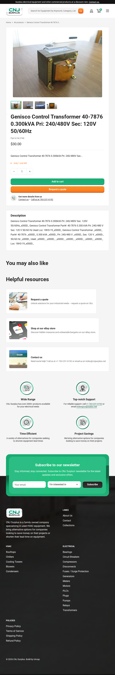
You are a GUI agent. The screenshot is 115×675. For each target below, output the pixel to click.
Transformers (70, 610)
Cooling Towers (14, 561)
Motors (66, 585)
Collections (68, 525)
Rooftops (11, 552)
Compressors (70, 561)
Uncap (37, 659)
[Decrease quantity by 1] (14, 171)
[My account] (91, 11)
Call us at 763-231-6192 (42, 199)
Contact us (23, 199)
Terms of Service (15, 631)
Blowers (10, 566)
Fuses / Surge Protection (76, 571)
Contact (67, 520)
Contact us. (94, 2)
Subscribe (92, 484)
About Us (67, 515)
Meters (66, 581)
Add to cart (57, 181)
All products (19, 22)
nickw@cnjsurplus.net (87, 406)
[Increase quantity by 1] (30, 171)
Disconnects (69, 566)
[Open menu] (107, 11)
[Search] (80, 10)
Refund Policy (13, 640)
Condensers (12, 571)
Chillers (10, 556)
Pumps (66, 600)
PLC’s (65, 590)
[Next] (99, 63)
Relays (66, 605)
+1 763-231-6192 (94, 404)
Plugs (66, 595)
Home (8, 22)
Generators (68, 576)
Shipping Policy (14, 635)
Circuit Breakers (71, 556)
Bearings (67, 552)
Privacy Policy (13, 626)
